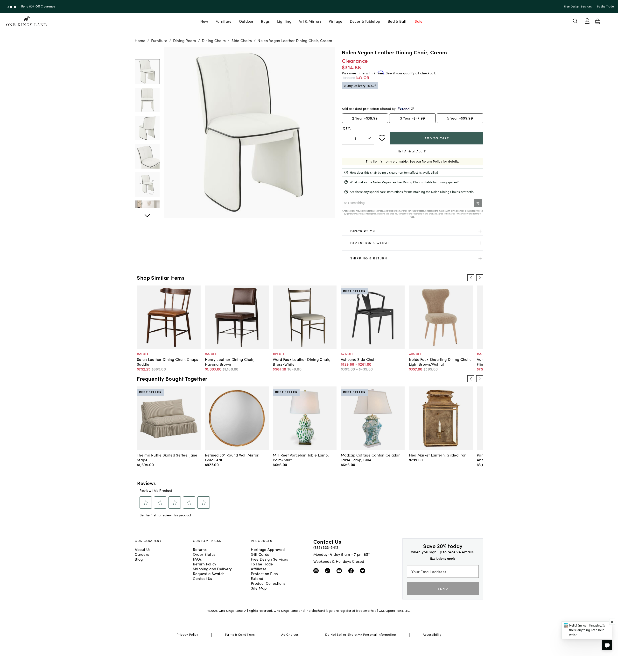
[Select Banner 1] (11, 7)
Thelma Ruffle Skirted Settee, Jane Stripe (167, 457)
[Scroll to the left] (470, 277)
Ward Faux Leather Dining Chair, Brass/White (301, 362)
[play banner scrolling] (15, 7)
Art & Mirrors (310, 21)
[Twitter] (363, 570)
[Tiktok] (328, 570)
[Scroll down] (147, 52)
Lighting (284, 21)
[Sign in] (587, 21)
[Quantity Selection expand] (369, 138)
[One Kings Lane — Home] (26, 21)
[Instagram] (317, 570)
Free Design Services (578, 6)
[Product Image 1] (147, 100)
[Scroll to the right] (479, 277)
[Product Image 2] (147, 128)
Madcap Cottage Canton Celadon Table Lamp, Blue (370, 457)
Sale (418, 21)
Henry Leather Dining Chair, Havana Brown (229, 362)
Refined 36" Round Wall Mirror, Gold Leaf (232, 457)
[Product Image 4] (147, 184)
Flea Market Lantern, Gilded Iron (438, 454)
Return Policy (432, 161)
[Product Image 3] (147, 156)
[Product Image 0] (147, 71)
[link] (412, 231)
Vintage (335, 21)
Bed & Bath (397, 21)
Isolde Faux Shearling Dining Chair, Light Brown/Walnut (440, 362)
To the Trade (605, 6)
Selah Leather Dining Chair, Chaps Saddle (167, 362)
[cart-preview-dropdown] (597, 21)
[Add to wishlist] (382, 138)
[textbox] (358, 138)
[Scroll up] (147, 213)
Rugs (265, 21)
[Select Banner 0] (8, 7)
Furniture (224, 21)
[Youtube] (340, 570)
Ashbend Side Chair (358, 359)
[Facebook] (352, 570)
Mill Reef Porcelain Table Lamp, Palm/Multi (301, 457)
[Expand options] (480, 231)
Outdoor (246, 21)
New (204, 21)
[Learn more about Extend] (412, 108)
